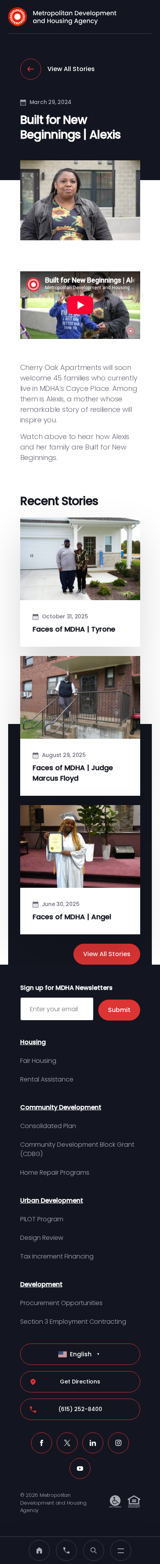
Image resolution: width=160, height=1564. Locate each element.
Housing (33, 1042)
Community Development (60, 1107)
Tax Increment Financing (57, 1256)
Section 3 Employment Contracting (73, 1321)
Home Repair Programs (54, 1172)
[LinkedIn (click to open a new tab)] (92, 1442)
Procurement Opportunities (61, 1302)
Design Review (41, 1237)
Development (41, 1284)
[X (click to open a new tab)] (67, 1442)
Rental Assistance (46, 1079)
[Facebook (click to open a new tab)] (41, 1442)
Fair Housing (38, 1060)
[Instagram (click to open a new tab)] (118, 1442)
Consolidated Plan (48, 1125)
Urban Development (51, 1200)
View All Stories (71, 68)
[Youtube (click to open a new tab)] (80, 1468)
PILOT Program (41, 1219)
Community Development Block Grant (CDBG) (77, 1149)
